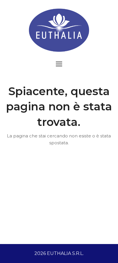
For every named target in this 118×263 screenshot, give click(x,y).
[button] (59, 64)
